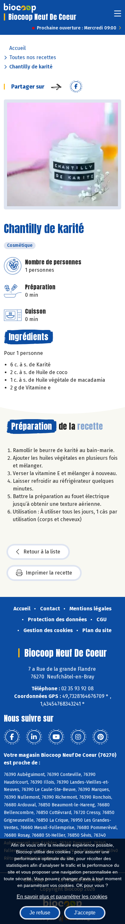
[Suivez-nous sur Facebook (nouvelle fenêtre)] (12, 737)
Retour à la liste (41, 552)
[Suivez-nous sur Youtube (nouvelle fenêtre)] (56, 737)
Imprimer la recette (49, 573)
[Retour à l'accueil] (20, 8)
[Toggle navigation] (117, 16)
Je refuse (39, 912)
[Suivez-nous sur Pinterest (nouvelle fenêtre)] (100, 737)
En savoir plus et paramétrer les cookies (62, 896)
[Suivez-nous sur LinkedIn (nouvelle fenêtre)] (34, 737)
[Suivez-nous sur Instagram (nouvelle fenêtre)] (78, 737)
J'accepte (85, 912)
